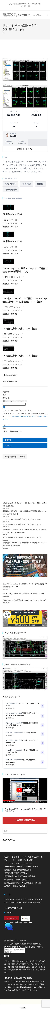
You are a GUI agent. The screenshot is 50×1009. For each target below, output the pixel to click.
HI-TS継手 (22, 857)
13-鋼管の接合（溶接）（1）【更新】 (21, 355)
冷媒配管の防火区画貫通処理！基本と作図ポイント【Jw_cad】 (25, 600)
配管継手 (40, 184)
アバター (8, 860)
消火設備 (31, 876)
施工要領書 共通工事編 (22, 870)
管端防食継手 (9, 879)
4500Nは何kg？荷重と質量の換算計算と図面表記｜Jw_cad (23, 593)
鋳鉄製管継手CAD (11, 381)
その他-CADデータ (34, 857)
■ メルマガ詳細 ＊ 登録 (13, 908)
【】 (18, 984)
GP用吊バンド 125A (12, 241)
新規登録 (20, 149)
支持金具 (8, 870)
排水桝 (35, 866)
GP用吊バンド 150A (12, 214)
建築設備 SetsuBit (16, 15)
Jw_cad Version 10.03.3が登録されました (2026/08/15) (22, 537)
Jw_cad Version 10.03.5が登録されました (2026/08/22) (22, 519)
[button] (25, 932)
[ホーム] (3, 32)
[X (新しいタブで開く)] (21, 6)
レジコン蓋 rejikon (29, 733)
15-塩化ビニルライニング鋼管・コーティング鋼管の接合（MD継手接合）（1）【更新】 (25, 300)
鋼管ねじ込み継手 (20, 886)
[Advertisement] (25, 48)
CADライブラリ (10, 184)
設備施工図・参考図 (32, 883)
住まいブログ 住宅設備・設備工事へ (18, 922)
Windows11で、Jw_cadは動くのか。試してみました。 (25, 810)
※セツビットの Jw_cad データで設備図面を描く (22, 902)
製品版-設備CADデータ (13, 883)
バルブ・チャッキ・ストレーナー (18, 863)
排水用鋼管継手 (11, 190)
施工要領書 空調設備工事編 (15, 873)
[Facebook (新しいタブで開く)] (25, 6)
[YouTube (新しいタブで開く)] (28, 6)
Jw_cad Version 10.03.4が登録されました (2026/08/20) (22, 524)
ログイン (29, 149)
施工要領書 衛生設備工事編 (15, 876)
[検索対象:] (46, 15)
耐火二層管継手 (22, 879)
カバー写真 (17, 860)
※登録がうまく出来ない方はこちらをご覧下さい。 (23, 899)
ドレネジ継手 (26, 184)
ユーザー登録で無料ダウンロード (18, 866)
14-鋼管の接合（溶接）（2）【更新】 (21, 328)
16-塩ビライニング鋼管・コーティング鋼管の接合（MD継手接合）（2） (25, 270)
